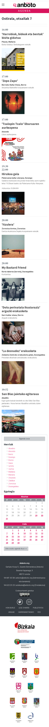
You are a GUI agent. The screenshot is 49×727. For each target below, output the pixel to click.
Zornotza (12, 484)
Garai (10, 463)
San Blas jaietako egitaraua (20, 394)
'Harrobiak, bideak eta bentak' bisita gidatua (23, 36)
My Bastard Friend (14, 267)
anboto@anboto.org (24, 578)
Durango (11, 457)
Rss (39, 612)
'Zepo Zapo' (10, 81)
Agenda (24, 10)
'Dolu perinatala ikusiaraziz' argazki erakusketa (21, 309)
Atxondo (11, 451)
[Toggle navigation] (3, 5)
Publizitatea (38, 608)
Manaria (11, 475)
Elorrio (11, 460)
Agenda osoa (24, 439)
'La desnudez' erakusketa (19, 351)
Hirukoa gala (10, 174)
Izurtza (11, 469)
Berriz (10, 454)
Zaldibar (11, 481)
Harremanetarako (26, 612)
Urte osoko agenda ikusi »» (16, 549)
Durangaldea (13, 486)
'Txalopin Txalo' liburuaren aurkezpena (20, 126)
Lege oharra (24, 608)
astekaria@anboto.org (25, 585)
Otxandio (12, 478)
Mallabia (11, 472)
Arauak (11, 612)
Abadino (11, 448)
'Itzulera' (8, 224)
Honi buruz (10, 608)
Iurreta (11, 466)
